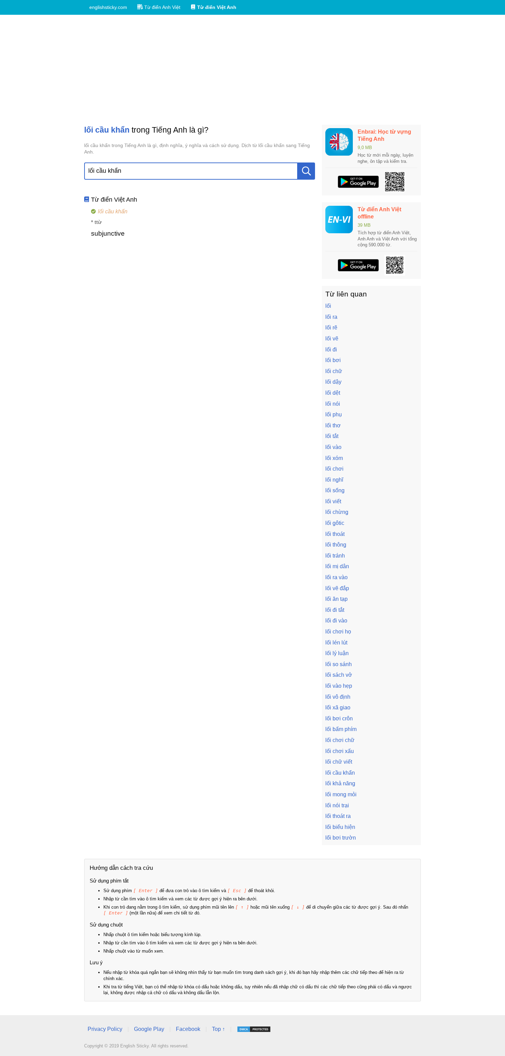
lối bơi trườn (340, 838)
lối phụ (333, 414)
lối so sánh (338, 664)
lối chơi (334, 469)
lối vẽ (331, 338)
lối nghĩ (334, 480)
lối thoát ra (338, 816)
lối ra (331, 317)
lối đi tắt (334, 610)
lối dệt (332, 393)
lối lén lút (336, 642)
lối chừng (336, 512)
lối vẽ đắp (337, 588)
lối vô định (337, 697)
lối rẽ (331, 327)
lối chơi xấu (339, 751)
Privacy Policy (105, 1029)
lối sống (335, 490)
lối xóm (334, 458)
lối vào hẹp (338, 686)
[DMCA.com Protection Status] (253, 1029)
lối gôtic (334, 523)
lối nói (332, 404)
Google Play (149, 1029)
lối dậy (333, 382)
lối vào (333, 447)
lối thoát (335, 534)
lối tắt (331, 436)
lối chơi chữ (340, 740)
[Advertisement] (252, 70)
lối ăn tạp (336, 599)
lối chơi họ (338, 631)
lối (328, 306)
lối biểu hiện (340, 827)
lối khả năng (340, 783)
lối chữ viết (338, 762)
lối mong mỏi (341, 794)
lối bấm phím (341, 729)
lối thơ (333, 425)
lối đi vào (336, 621)
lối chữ (333, 371)
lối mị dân (337, 566)
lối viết (333, 501)
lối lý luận (337, 653)
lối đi (331, 349)
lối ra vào (336, 577)
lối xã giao (337, 707)
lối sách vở (338, 675)
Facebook (188, 1029)
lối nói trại (337, 805)
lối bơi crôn (339, 718)
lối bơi (333, 360)
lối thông (335, 545)
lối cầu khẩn (340, 773)
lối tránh (335, 556)
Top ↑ (218, 1029)
